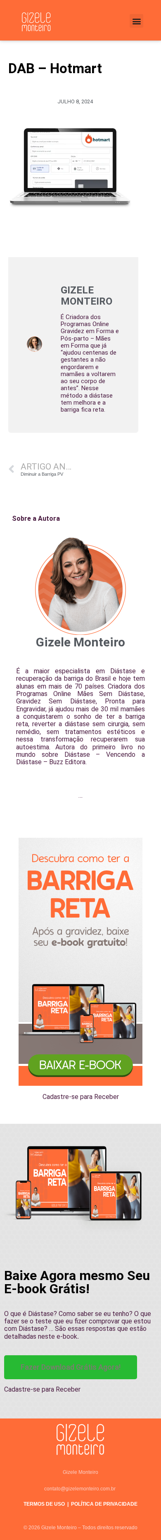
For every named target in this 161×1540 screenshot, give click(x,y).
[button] (136, 21)
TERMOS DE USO (44, 1504)
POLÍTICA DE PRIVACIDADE (104, 1504)
